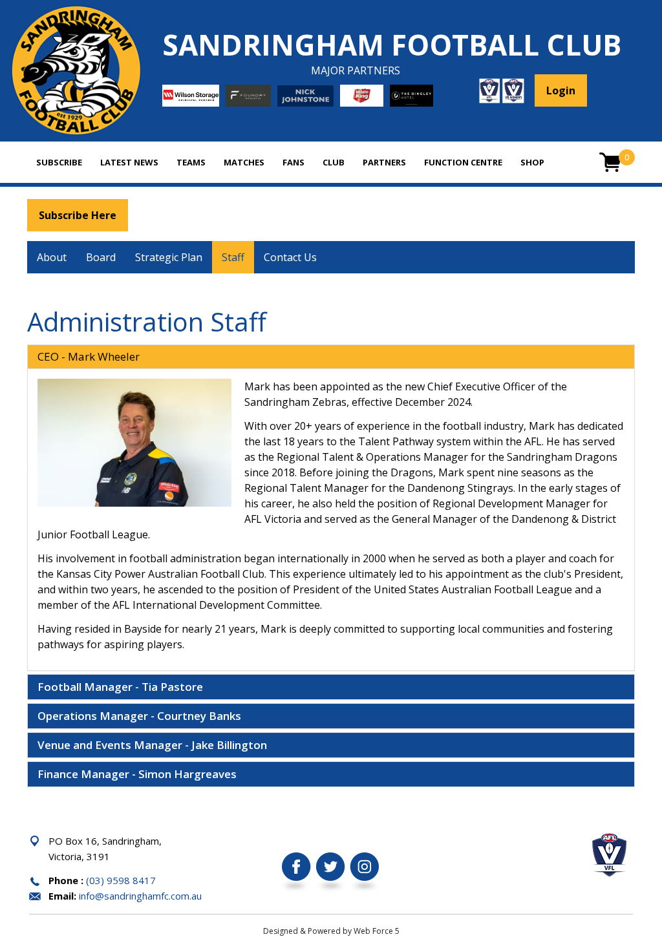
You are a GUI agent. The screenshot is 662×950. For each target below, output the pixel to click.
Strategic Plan (168, 257)
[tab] (331, 356)
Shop (532, 162)
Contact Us (290, 257)
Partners (384, 162)
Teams (191, 162)
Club (334, 162)
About (52, 257)
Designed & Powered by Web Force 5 (331, 930)
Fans (293, 162)
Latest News (129, 162)
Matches (244, 162)
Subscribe (59, 162)
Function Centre (463, 162)
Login (560, 90)
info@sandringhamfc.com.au (140, 895)
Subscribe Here (77, 215)
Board (101, 257)
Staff (233, 257)
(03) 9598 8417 (121, 880)
